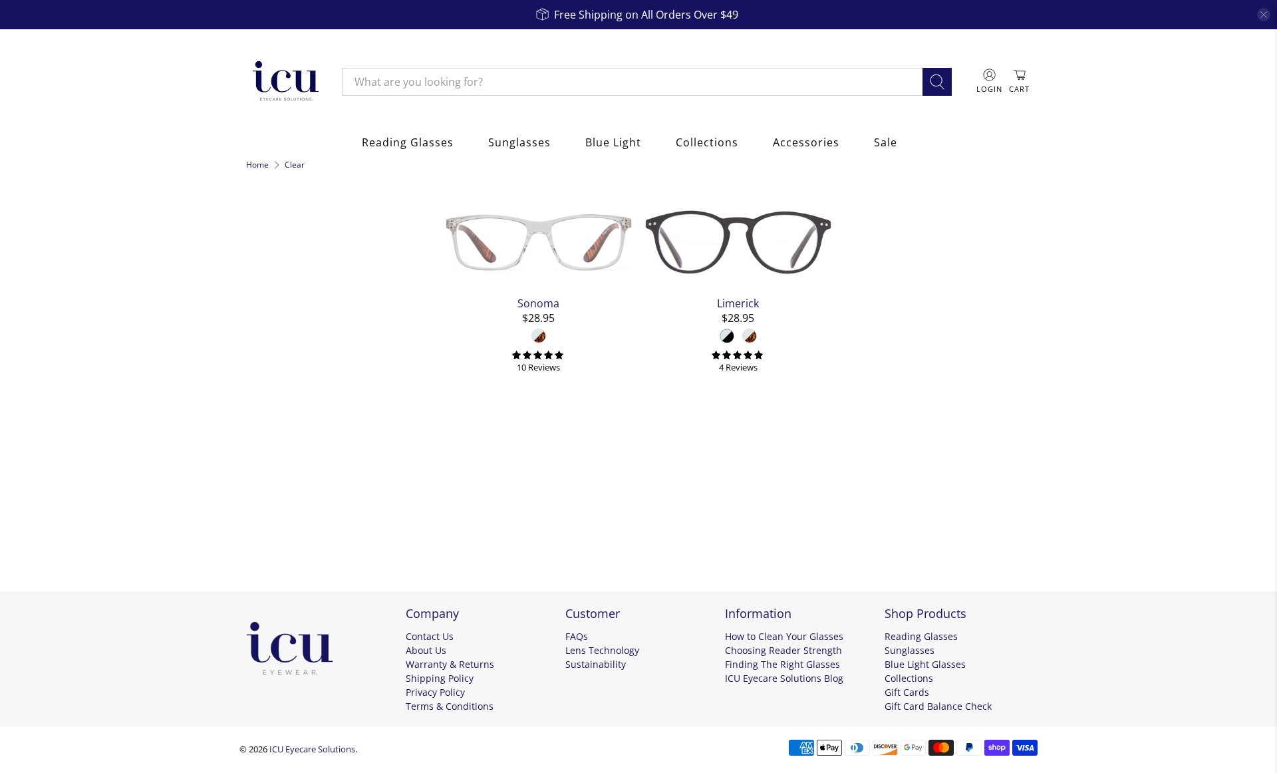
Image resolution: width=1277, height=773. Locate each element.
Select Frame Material (304, 390)
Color (263, 302)
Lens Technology (602, 650)
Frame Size (281, 494)
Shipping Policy (440, 678)
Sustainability (595, 664)
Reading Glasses (408, 142)
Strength (274, 530)
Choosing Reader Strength (783, 650)
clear (417, 299)
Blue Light (613, 142)
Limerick (738, 303)
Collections (707, 142)
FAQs (576, 636)
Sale (885, 142)
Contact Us (430, 636)
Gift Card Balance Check (938, 706)
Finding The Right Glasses (782, 664)
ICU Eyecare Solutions (312, 749)
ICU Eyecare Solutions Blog (784, 678)
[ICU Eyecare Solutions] (284, 81)
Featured (277, 270)
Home (257, 165)
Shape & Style (289, 458)
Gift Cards (907, 692)
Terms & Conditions (450, 706)
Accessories (806, 142)
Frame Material (295, 362)
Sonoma (538, 303)
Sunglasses (519, 142)
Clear (295, 165)
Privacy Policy (435, 692)
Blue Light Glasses (925, 664)
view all (406, 203)
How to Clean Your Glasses (784, 636)
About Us (426, 650)
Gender (270, 422)
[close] (1263, 14)
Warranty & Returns (450, 664)
